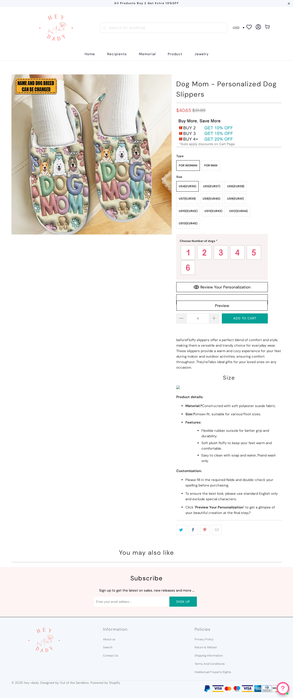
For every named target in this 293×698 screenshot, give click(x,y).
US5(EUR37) (211, 186)
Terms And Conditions (210, 664)
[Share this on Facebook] (193, 530)
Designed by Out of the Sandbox (64, 683)
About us (109, 639)
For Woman (188, 165)
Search (107, 647)
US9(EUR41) (235, 199)
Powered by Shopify (105, 683)
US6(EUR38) (235, 186)
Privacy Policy (204, 639)
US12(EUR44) (238, 211)
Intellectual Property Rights (213, 672)
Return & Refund (206, 647)
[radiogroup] (222, 260)
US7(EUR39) (187, 199)
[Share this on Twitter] (181, 530)
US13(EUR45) (188, 223)
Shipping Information (209, 655)
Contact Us (110, 655)
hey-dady (31, 683)
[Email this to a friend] (217, 530)
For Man (210, 165)
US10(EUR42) (188, 211)
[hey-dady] (56, 28)
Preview (222, 305)
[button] (117, 54)
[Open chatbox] (283, 688)
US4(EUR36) (187, 186)
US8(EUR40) (211, 199)
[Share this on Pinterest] (205, 530)
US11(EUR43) (213, 211)
